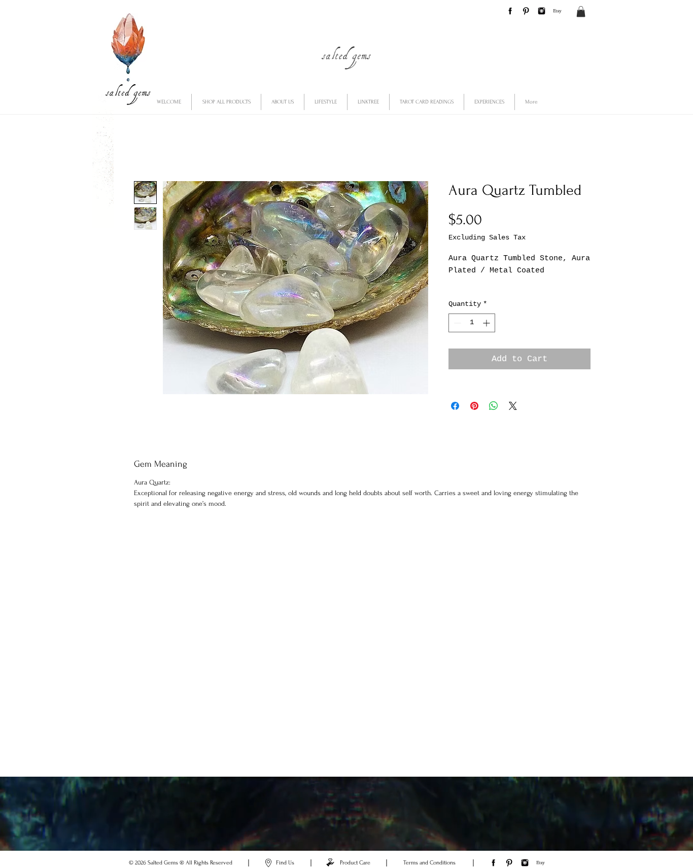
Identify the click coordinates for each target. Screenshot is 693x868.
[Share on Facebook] (455, 418)
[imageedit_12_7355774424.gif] (557, 11)
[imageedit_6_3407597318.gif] (541, 11)
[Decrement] (456, 334)
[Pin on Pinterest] (474, 418)
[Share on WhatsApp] (494, 418)
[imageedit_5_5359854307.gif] (526, 11)
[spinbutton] (472, 334)
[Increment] (487, 334)
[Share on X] (513, 418)
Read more (466, 295)
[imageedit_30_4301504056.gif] (510, 11)
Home (144, 145)
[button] (580, 11)
